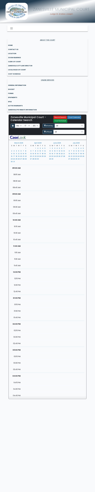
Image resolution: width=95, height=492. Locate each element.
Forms (10, 93)
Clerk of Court (14, 62)
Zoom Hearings (14, 58)
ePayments (12, 97)
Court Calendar (74, 117)
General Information (17, 85)
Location (12, 53)
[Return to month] (13, 126)
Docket (11, 89)
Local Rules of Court (17, 70)
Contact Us (13, 49)
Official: (49, 132)
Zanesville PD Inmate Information (22, 110)
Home (10, 45)
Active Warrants (15, 106)
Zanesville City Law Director (20, 66)
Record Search (60, 117)
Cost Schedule (14, 74)
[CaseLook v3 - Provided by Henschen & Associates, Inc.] (18, 137)
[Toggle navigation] (11, 28)
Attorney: (49, 126)
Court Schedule (60, 121)
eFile (10, 102)
